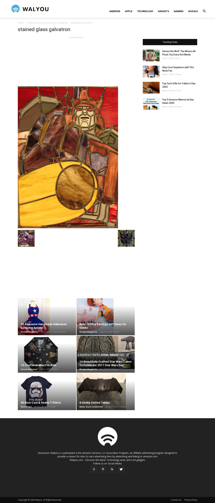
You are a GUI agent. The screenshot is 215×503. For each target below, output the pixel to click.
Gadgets (163, 11)
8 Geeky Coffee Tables (94, 402)
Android (114, 11)
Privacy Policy (190, 499)
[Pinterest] (103, 469)
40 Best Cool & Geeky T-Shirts (41, 402)
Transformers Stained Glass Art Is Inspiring (47, 22)
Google (193, 11)
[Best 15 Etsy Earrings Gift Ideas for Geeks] (106, 316)
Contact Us (176, 499)
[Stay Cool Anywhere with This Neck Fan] (151, 71)
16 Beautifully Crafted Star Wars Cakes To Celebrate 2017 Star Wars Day (105, 363)
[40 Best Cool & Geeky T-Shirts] (47, 391)
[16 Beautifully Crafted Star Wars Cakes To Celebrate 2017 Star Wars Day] (106, 352)
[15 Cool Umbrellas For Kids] (47, 354)
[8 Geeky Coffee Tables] (106, 391)
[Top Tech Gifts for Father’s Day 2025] (151, 88)
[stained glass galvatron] (76, 157)
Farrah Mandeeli (29, 369)
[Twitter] (121, 469)
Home (21, 22)
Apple (128, 11)
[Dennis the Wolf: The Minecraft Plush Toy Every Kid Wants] (151, 55)
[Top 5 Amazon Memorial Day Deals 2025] (151, 104)
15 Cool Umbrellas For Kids (38, 365)
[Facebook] (94, 469)
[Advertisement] (76, 62)
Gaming (178, 11)
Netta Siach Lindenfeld (91, 406)
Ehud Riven (26, 406)
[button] (204, 11)
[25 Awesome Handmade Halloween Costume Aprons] (47, 316)
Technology (145, 11)
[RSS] (112, 469)
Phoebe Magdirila (29, 332)
